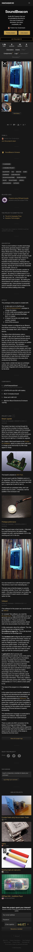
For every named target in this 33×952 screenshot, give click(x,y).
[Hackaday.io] (8, 3)
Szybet (6, 846)
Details (17, 50)
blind (25, 172)
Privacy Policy (16, 942)
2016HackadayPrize (8, 177)
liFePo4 (21, 180)
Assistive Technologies (12, 218)
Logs (17, 53)
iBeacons (23, 698)
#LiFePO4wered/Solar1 (14, 308)
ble (13, 172)
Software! (5, 601)
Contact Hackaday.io (15, 940)
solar (4, 180)
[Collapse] (13, 416)
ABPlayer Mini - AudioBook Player (12, 896)
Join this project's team (9, 141)
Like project (24, 33)
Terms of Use (7, 942)
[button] (29, 3)
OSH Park (19, 475)
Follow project (10, 33)
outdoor (16, 183)
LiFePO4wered (7, 183)
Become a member (6, 909)
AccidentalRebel (9, 898)
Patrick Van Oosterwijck (17, 28)
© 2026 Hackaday (16, 947)
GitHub (6, 610)
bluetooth (6, 172)
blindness (6, 174)
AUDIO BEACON (15, 174)
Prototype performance (9, 522)
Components (8, 53)
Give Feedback (26, 940)
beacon (18, 172)
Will (5, 819)
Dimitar (6, 872)
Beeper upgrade (7, 418)
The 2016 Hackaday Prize (5, 64)
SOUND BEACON (21, 177)
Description (10, 50)
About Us (5, 940)
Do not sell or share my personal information (16, 944)
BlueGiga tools (6, 616)
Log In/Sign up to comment (10, 779)
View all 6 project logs (16, 738)
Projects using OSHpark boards (18, 198)
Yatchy (4, 843)
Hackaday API (25, 942)
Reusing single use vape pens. (11, 870)
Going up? (17, 936)
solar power (13, 180)
